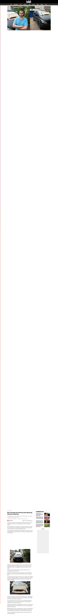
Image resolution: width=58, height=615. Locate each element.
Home (8, 510)
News (11, 4)
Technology (25, 4)
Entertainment (16, 4)
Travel (29, 4)
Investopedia (19, 598)
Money (38, 4)
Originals (41, 4)
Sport (20, 4)
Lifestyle (33, 4)
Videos (46, 4)
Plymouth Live (13, 564)
